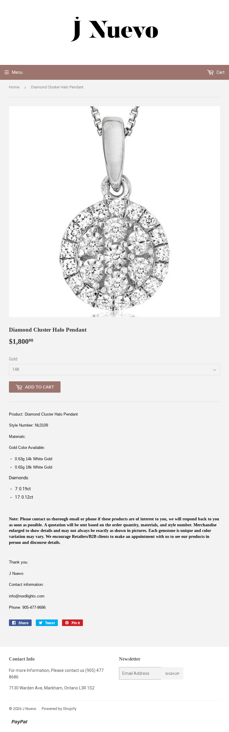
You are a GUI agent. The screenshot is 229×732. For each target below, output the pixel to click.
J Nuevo (29, 708)
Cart (220, 72)
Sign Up (172, 673)
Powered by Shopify (59, 708)
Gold (13, 359)
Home (14, 87)
